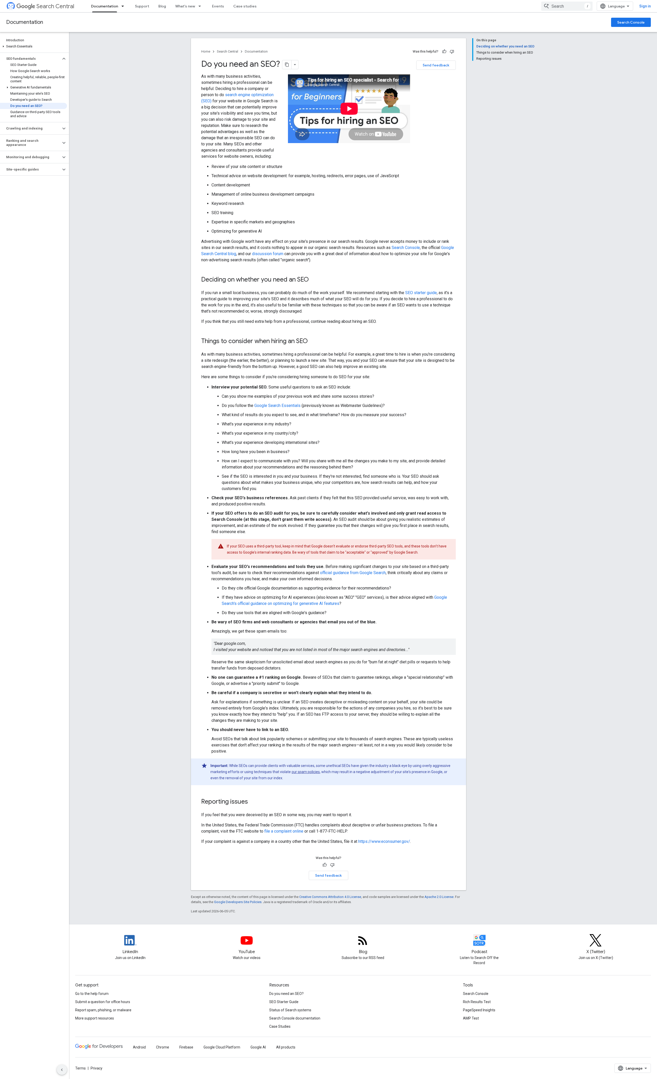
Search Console (631, 22)
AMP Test (471, 1018)
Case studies (245, 6)
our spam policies (306, 772)
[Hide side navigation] (62, 1070)
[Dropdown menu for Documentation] (124, 6)
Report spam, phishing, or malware (103, 1010)
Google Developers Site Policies (238, 902)
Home (205, 51)
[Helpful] (444, 51)
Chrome (162, 1047)
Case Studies (280, 1026)
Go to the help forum (92, 994)
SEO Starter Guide (283, 1002)
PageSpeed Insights (479, 1010)
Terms (80, 1068)
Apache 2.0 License (438, 897)
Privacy (96, 1068)
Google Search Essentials (277, 405)
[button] (33, 46)
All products (285, 1047)
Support (142, 6)
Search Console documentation (294, 1018)
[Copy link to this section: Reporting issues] (253, 802)
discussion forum (267, 253)
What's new (185, 6)
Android (139, 1047)
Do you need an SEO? (286, 994)
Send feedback (436, 65)
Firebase (186, 1047)
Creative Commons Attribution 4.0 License (330, 897)
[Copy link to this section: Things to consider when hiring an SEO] (313, 341)
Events (218, 6)
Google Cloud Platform (222, 1047)
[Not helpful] (452, 51)
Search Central (55, 6)
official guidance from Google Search (353, 572)
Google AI (258, 1047)
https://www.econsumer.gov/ (384, 841)
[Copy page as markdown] (287, 64)
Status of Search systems (290, 1010)
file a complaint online (283, 831)
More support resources (94, 1018)
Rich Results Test (477, 1002)
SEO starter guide (421, 292)
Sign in (645, 6)
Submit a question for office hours (102, 1002)
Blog (162, 6)
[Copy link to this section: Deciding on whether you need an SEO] (314, 280)
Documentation (104, 6)
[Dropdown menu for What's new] (201, 6)
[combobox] (567, 6)
